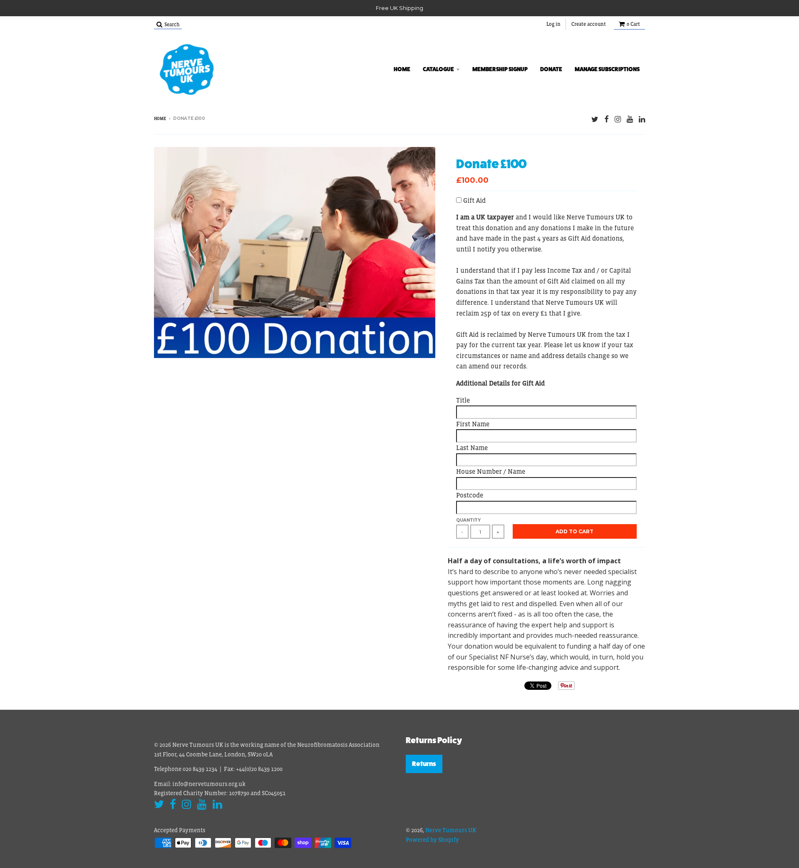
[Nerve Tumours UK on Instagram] (618, 119)
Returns (424, 764)
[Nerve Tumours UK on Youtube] (630, 119)
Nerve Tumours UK (450, 830)
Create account (588, 24)
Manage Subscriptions (607, 69)
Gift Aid (474, 200)
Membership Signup (500, 69)
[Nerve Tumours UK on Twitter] (594, 119)
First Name (472, 424)
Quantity (468, 520)
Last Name (472, 447)
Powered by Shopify (432, 839)
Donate (551, 69)
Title (463, 400)
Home (402, 69)
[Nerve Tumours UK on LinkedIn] (642, 119)
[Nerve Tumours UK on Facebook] (606, 119)
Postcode (469, 495)
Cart (633, 24)
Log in (553, 24)
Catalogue (438, 69)
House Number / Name (490, 471)
